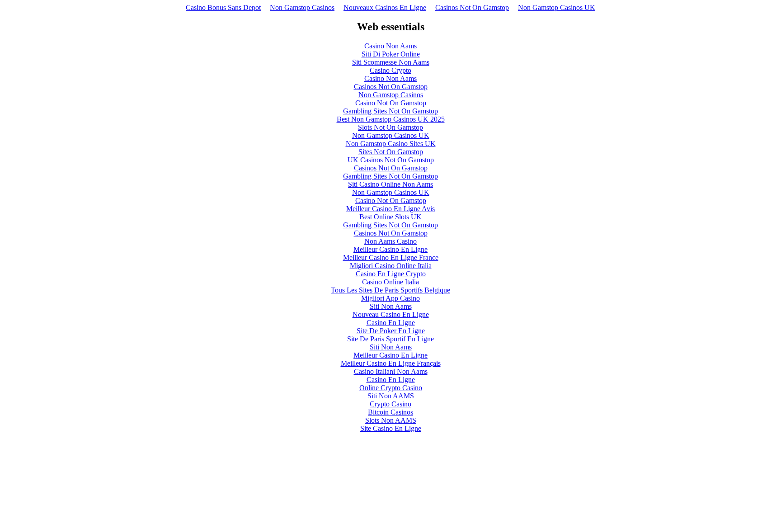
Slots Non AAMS (390, 420)
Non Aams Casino (390, 241)
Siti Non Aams (391, 306)
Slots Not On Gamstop (390, 127)
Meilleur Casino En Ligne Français (391, 363)
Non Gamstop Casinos (302, 7)
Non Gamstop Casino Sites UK (391, 143)
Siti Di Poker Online (391, 54)
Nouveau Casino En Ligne (391, 314)
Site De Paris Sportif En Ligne (390, 339)
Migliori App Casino (390, 298)
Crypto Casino (390, 404)
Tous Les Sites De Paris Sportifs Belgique (390, 290)
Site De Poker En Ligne (391, 331)
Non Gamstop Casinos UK (556, 7)
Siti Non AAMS (390, 396)
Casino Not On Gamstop (390, 103)
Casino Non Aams (390, 46)
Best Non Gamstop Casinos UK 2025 (391, 119)
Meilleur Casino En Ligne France (390, 257)
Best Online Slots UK (390, 217)
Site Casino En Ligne (390, 428)
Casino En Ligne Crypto (391, 274)
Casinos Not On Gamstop (472, 7)
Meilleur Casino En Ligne (390, 249)
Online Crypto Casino (390, 388)
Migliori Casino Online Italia (391, 265)
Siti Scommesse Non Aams (390, 62)
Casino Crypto (390, 70)
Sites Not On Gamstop (390, 152)
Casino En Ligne (391, 322)
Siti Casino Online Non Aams (390, 184)
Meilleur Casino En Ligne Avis (390, 208)
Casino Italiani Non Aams (391, 371)
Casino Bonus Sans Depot (223, 7)
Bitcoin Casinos (390, 412)
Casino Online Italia (390, 282)
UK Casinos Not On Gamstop (391, 160)
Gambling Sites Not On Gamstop (390, 111)
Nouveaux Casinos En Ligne (384, 7)
